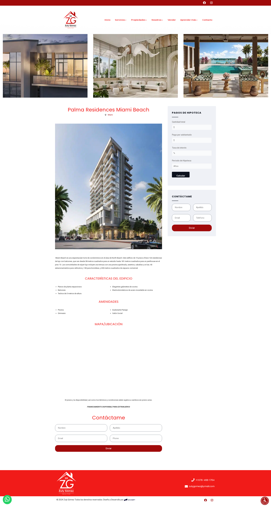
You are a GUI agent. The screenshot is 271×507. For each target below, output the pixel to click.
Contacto (207, 20)
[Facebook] (205, 500)
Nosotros (156, 20)
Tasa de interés (179, 148)
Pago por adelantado (182, 135)
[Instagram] (212, 500)
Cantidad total (178, 122)
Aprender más (188, 20)
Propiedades (138, 20)
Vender (172, 20)
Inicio (107, 20)
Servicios (120, 20)
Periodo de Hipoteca (181, 160)
